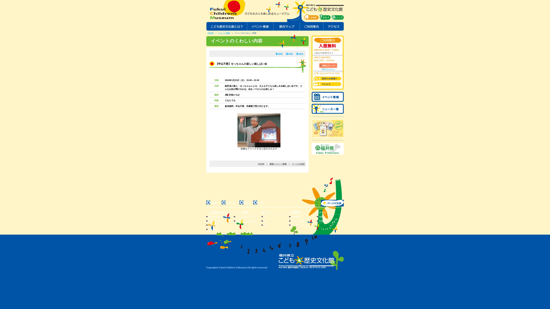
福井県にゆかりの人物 (219, 216)
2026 (280, 54)
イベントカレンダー (245, 216)
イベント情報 (260, 26)
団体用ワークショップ (302, 225)
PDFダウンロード (328, 69)
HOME (311, 17)
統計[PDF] (213, 229)
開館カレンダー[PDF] (246, 221)
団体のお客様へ (298, 221)
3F (265, 225)
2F (265, 221)
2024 (301, 54)
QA (325, 17)
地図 (321, 216)
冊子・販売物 (214, 221)
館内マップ (287, 26)
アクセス (334, 26)
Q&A (246, 203)
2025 (290, 54)
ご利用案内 (312, 26)
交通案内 (323, 221)
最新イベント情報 (278, 164)
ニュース (230, 203)
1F (265, 216)
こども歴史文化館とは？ (226, 26)
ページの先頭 (298, 164)
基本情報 (295, 216)
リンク (261, 203)
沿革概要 (212, 225)
